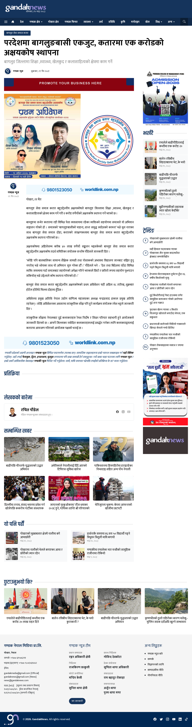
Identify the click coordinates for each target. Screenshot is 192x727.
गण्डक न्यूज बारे (155, 654)
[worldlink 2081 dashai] (80, 189)
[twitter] (161, 719)
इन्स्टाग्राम (41, 357)
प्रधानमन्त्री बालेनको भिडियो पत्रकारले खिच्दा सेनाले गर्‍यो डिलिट (168, 326)
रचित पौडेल (30, 409)
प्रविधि (112, 22)
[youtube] (173, 719)
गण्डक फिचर (71, 22)
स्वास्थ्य (87, 22)
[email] (129, 412)
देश (22, 22)
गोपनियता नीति (155, 675)
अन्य (170, 22)
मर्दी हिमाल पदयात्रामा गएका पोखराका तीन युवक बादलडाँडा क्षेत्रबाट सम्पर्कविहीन (165, 253)
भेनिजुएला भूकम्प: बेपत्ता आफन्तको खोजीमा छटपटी (113, 506)
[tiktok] (186, 719)
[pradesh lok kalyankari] (165, 391)
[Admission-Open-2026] (165, 98)
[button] (184, 22)
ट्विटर (33, 357)
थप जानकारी (77, 701)
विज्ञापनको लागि (156, 664)
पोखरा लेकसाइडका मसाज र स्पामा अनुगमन (166, 347)
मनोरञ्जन (135, 22)
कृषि (123, 22)
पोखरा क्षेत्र (53, 22)
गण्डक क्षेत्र (35, 22)
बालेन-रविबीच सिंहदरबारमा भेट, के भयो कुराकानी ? (172, 162)
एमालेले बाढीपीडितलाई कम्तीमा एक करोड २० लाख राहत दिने (171, 146)
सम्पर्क (151, 659)
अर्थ (101, 22)
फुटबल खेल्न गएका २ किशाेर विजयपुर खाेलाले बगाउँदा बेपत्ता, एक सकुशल (167, 313)
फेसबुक (26, 357)
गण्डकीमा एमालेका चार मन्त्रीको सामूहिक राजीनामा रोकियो (108, 551)
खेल (147, 22)
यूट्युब (50, 357)
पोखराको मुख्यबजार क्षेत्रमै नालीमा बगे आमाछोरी (40, 535)
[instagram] (123, 412)
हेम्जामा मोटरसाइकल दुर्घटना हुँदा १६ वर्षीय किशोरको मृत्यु (167, 276)
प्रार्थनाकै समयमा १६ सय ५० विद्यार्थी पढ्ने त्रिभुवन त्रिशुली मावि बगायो (108, 535)
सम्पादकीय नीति (155, 670)
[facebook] (117, 412)
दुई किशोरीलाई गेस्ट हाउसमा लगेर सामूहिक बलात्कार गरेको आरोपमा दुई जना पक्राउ (166, 299)
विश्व (158, 22)
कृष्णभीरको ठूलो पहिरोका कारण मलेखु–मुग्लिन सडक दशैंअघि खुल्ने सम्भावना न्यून (166, 622)
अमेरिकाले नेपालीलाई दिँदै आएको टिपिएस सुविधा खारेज (69, 467)
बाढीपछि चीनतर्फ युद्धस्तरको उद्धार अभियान (24, 467)
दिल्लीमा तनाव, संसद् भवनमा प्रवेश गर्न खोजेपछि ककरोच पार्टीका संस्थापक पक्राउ (24, 508)
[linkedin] (180, 719)
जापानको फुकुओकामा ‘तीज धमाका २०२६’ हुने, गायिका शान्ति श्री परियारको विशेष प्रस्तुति (69, 508)
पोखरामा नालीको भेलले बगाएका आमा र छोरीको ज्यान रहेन (41, 551)
